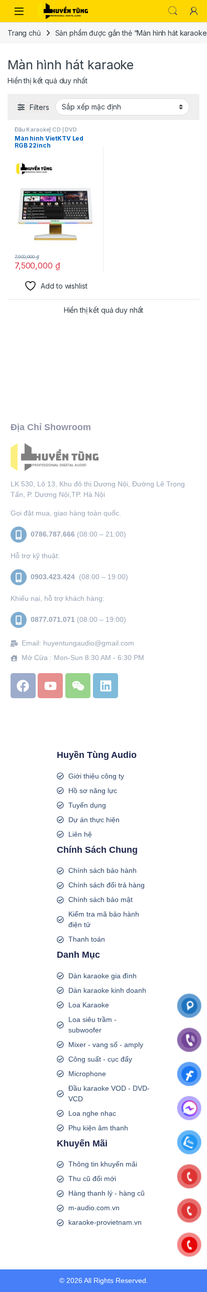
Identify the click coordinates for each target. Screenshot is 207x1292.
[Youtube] (50, 685)
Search (172, 11)
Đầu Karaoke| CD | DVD (46, 129)
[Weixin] (77, 685)
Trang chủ (24, 33)
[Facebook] (23, 685)
